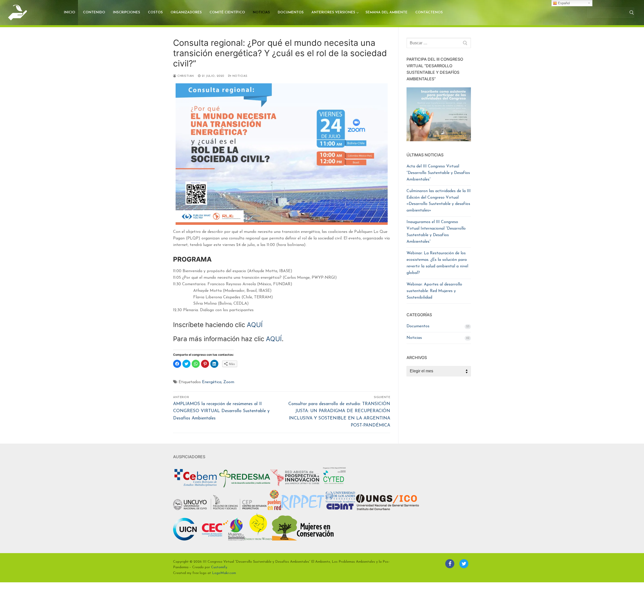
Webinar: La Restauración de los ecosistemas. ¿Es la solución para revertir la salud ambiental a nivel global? (437, 263)
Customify (219, 567)
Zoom (228, 382)
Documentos (418, 326)
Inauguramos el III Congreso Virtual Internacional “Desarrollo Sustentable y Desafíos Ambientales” (436, 232)
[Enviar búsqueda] (631, 13)
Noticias (239, 76)
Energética (211, 382)
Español (563, 3)
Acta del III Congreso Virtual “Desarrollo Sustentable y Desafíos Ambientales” (438, 173)
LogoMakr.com (224, 573)
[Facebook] (449, 563)
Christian (185, 76)
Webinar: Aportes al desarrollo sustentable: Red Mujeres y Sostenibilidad (434, 291)
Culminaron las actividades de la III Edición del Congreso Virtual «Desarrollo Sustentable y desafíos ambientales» (439, 201)
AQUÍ (255, 325)
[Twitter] (463, 563)
